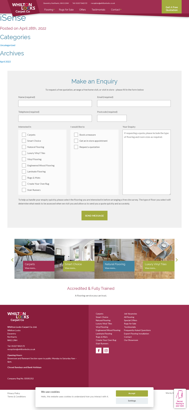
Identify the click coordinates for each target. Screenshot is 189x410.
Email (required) (105, 97)
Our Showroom (131, 340)
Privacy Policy (13, 393)
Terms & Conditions (16, 396)
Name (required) (26, 97)
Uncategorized (7, 45)
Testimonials (98, 9)
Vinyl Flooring (34, 159)
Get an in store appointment (93, 140)
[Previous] (12, 260)
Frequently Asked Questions (137, 330)
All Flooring (129, 317)
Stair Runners (34, 189)
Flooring (48, 9)
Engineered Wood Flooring (40, 165)
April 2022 (5, 61)
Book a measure (87, 134)
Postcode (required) (107, 111)
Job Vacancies (130, 313)
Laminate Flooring (36, 171)
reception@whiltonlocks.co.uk (103, 3)
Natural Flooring (35, 146)
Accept (131, 393)
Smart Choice (34, 140)
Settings (132, 401)
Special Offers (130, 320)
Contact (115, 9)
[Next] (176, 260)
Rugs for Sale (66, 9)
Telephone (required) (28, 111)
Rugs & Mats (33, 177)
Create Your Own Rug (38, 183)
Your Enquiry (129, 126)
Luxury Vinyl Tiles (36, 153)
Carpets (31, 134)
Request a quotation (89, 146)
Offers (82, 9)
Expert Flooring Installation (136, 333)
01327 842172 (81, 3)
